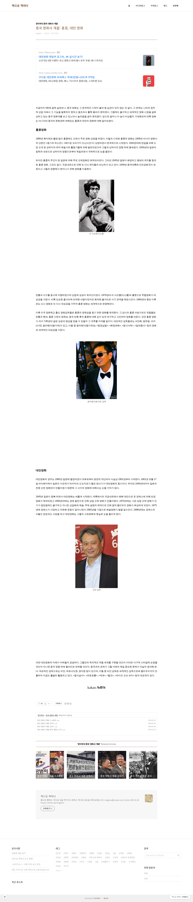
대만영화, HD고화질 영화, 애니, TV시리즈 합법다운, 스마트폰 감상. (70, 80)
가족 (116, 857)
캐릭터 (83, 853)
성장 (90, 861)
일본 (100, 853)
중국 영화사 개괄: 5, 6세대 (46, 720)
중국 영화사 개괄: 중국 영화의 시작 (49, 729)
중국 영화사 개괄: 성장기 (46, 726)
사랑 (124, 861)
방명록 (175, 5)
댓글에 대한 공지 (19, 853)
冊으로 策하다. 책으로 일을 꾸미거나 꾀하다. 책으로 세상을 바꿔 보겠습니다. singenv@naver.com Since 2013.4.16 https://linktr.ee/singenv (90, 801)
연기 (67, 853)
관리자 (106, 898)
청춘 (84, 857)
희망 (122, 853)
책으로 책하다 (20, 6)
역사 (82, 861)
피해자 (75, 857)
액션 (59, 857)
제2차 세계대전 (128, 857)
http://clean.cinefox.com (51, 73)
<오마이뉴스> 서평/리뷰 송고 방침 (26, 864)
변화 (67, 861)
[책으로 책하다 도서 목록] (22, 858)
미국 (67, 865)
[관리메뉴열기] (5, 897)
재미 (74, 853)
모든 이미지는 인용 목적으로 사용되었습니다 (30, 869)
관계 (116, 861)
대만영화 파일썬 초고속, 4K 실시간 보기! (61, 56)
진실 (59, 865)
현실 (108, 853)
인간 (59, 853)
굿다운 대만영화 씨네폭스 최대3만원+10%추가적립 (67, 77)
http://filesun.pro (47, 52)
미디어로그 (140, 5)
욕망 (108, 857)
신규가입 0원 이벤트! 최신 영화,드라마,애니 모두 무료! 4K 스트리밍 (71, 60)
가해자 (132, 861)
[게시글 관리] (49, 704)
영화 (92, 853)
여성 (74, 861)
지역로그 (154, 5)
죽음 (130, 853)
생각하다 (41, 715)
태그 (165, 5)
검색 (178, 855)
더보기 (58, 870)
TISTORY (97, 898)
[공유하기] (45, 704)
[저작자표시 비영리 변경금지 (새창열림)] (68, 703)
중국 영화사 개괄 (52, 715)
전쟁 (59, 861)
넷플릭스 (106, 861)
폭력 (67, 857)
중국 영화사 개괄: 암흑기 (46, 723)
